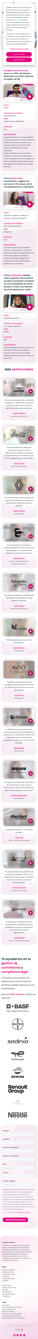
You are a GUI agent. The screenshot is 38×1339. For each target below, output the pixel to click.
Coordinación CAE (8, 1272)
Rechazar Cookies (19, 60)
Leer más (19, 20)
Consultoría (6, 1276)
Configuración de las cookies (19, 49)
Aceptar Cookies (19, 54)
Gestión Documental (8, 1274)
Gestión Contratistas (8, 1270)
